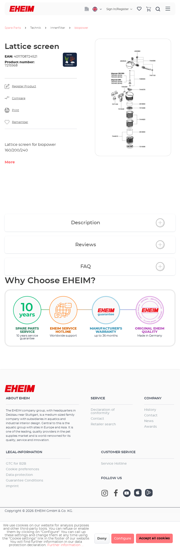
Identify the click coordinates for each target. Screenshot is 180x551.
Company (152, 398)
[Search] (158, 8)
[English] (97, 9)
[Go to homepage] (21, 9)
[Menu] (168, 9)
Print (15, 110)
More (10, 162)
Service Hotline (114, 463)
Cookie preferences (22, 469)
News (149, 421)
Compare (18, 98)
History (150, 409)
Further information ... (65, 545)
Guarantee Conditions (24, 480)
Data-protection (19, 475)
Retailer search (103, 424)
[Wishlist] (139, 8)
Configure (122, 538)
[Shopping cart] (149, 8)
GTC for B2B (16, 463)
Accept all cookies (154, 538)
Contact (97, 418)
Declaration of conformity (103, 411)
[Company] (86, 9)
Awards (150, 426)
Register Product (24, 86)
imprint (12, 486)
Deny (102, 538)
